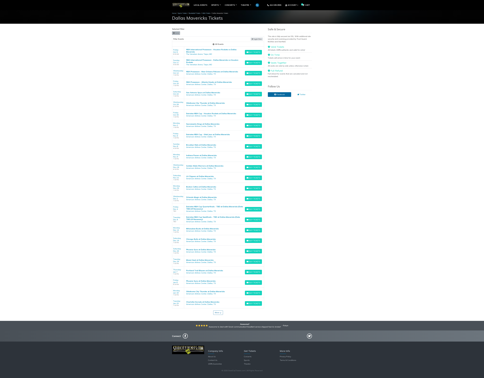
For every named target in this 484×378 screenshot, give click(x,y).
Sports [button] (215, 5)
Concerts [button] (230, 5)
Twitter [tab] (302, 94)
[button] (257, 5)
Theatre (247, 364)
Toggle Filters (257, 39)
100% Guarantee (215, 364)
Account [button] (292, 5)
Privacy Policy (285, 356)
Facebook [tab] (280, 94)
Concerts (247, 356)
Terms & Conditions (288, 360)
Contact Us (212, 360)
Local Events (200, 5)
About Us (212, 356)
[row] (218, 52)
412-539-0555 (275, 5)
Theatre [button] (245, 5)
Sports (247, 360)
